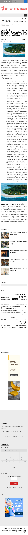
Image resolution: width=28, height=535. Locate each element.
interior (24, 310)
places (12, 317)
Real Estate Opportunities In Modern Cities (12, 426)
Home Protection (4, 306)
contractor (21, 294)
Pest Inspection (4, 317)
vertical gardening (23, 327)
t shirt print (3, 327)
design (23, 297)
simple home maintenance (6, 323)
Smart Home (24, 323)
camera (9, 292)
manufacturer (4, 314)
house (24, 306)
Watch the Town (17, 487)
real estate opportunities (6, 321)
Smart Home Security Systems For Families (12, 436)
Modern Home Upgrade (22, 315)
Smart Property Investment (21, 325)
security (22, 321)
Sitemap (22, 528)
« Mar (13, 467)
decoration (5, 297)
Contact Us (6, 528)
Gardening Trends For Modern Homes (11, 431)
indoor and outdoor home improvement (9, 310)
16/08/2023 (4, 39)
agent (3, 292)
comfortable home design (6, 295)
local (25, 312)
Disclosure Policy (14, 528)
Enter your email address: (14, 476)
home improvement (5, 304)
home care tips (23, 299)
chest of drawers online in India (20, 292)
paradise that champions (20, 83)
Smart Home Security (5, 325)
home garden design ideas (21, 302)
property (4, 319)
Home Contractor (23, 301)
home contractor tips (5, 302)
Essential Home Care (5, 299)
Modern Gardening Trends (20, 314)
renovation (14, 321)
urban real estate (12, 327)
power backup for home (22, 317)
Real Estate (22, 39)
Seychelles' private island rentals (8, 41)
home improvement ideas (21, 304)
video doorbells (4, 329)
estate (15, 299)
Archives (3, 282)
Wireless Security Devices (13, 329)
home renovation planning (15, 306)
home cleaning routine (6, 301)
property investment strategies (20, 319)
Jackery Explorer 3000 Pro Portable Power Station (11, 312)
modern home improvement (7, 315)
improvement (8, 308)
